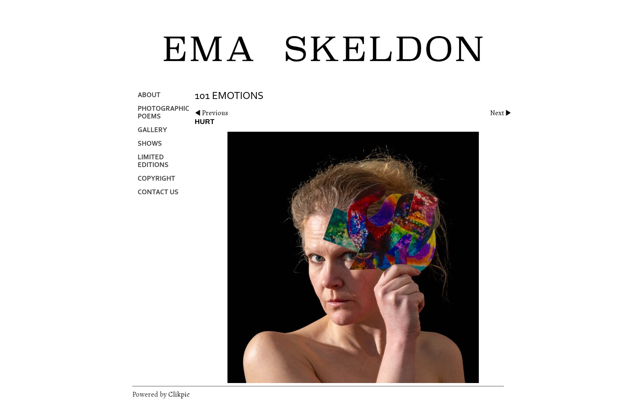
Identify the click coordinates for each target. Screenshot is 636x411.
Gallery (152, 130)
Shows (150, 144)
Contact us (158, 192)
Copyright (156, 179)
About (149, 95)
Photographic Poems (163, 112)
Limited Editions (153, 161)
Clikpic (179, 394)
